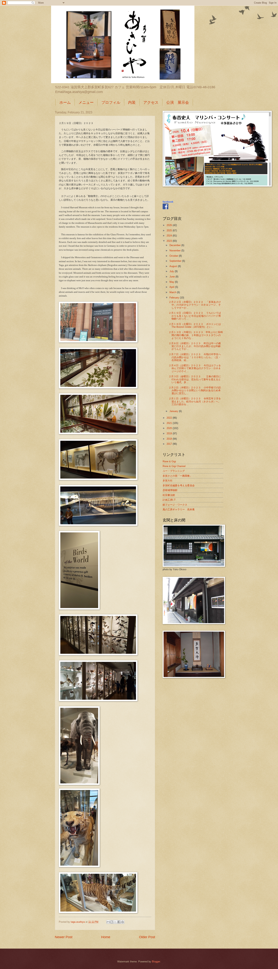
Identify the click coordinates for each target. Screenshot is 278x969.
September (175, 260)
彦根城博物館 (170, 490)
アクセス (150, 102)
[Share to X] (115, 922)
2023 (170, 240)
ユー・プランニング (174, 470)
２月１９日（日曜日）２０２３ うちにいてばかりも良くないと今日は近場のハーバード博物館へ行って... (195, 315)
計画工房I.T (169, 499)
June (172, 276)
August (173, 266)
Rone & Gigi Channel (174, 466)
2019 (170, 433)
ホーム (65, 102)
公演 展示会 (177, 102)
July (172, 271)
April (172, 287)
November (175, 250)
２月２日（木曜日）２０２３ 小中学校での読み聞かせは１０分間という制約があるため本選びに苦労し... (195, 390)
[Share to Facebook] (119, 922)
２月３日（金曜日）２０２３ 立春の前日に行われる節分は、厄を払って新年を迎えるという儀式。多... (195, 379)
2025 (170, 230)
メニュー (86, 102)
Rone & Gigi (169, 461)
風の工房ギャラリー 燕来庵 (179, 509)
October (174, 255)
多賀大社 (167, 480)
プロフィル (110, 102)
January (174, 411)
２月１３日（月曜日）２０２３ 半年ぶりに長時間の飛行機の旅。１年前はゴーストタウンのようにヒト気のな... (196, 335)
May (172, 281)
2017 (170, 443)
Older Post (147, 937)
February (174, 297)
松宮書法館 (169, 495)
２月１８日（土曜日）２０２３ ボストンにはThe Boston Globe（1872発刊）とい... (195, 325)
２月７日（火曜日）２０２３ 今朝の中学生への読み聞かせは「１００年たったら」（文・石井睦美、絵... (195, 357)
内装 (132, 102)
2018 (170, 438)
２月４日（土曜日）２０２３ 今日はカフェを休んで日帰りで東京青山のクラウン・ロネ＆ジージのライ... (195, 368)
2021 (170, 423)
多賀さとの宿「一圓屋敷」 (177, 475)
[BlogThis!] (112, 922)
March (173, 292)
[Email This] (108, 922)
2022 (170, 417)
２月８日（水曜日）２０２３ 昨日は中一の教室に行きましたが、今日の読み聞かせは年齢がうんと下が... (195, 346)
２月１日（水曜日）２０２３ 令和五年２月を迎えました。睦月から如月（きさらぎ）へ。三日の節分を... (195, 401)
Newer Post (63, 937)
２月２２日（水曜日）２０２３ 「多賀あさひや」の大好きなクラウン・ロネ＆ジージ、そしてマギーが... (195, 305)
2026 (170, 225)
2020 (170, 428)
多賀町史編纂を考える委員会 (179, 485)
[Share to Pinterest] (122, 922)
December (175, 245)
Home (105, 937)
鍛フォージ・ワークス (175, 504)
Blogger (156, 961)
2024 (170, 235)
